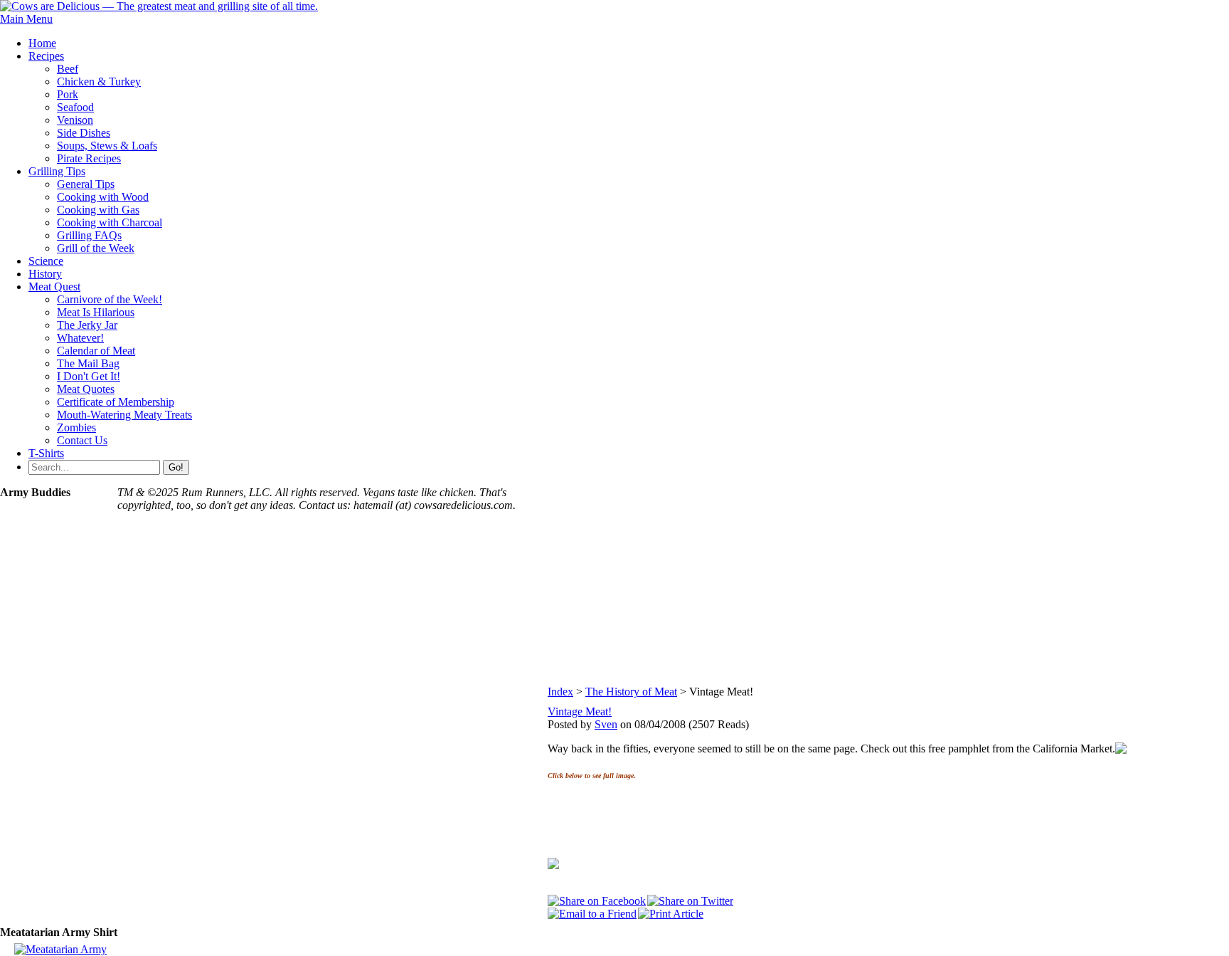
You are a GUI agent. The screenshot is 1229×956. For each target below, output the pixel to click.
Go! (176, 467)
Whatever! (80, 338)
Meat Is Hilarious (95, 312)
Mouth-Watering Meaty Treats (124, 415)
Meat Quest (54, 286)
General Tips (86, 184)
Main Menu (26, 19)
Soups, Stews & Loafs (107, 146)
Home (42, 43)
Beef (67, 69)
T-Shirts (46, 453)
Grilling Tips (56, 171)
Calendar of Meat (96, 351)
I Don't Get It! (88, 376)
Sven (606, 724)
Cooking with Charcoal (109, 222)
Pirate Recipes (89, 158)
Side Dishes (83, 133)
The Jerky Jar (87, 325)
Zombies (76, 427)
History (45, 274)
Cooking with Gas (98, 210)
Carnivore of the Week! (109, 299)
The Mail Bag (88, 363)
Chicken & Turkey (99, 81)
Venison (75, 120)
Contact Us (82, 440)
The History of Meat (631, 692)
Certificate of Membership (115, 402)
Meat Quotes (86, 389)
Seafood (75, 107)
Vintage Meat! (580, 711)
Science (45, 261)
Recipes (46, 56)
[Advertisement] (888, 586)
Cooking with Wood (103, 197)
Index (560, 692)
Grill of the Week (95, 248)
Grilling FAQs (89, 235)
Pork (67, 94)
